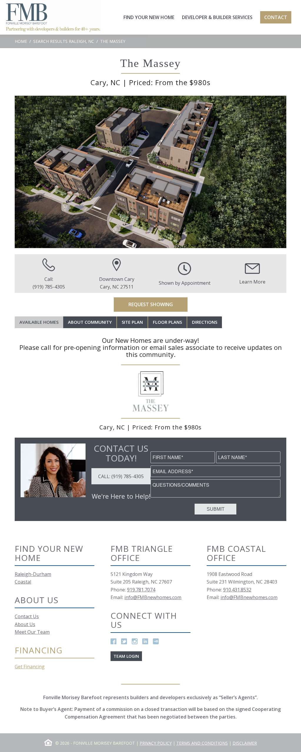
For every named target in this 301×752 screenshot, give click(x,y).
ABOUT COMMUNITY (90, 322)
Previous (28, 172)
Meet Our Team (32, 632)
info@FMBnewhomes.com (152, 597)
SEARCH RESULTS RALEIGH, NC (63, 41)
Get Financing (30, 666)
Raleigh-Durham (33, 574)
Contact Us (27, 616)
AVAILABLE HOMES (38, 322)
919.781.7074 (141, 589)
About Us (25, 624)
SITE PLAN (132, 322)
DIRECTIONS (204, 322)
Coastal (23, 582)
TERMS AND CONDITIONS (202, 743)
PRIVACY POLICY (156, 743)
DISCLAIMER (245, 743)
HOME (21, 41)
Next (273, 172)
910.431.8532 (237, 589)
